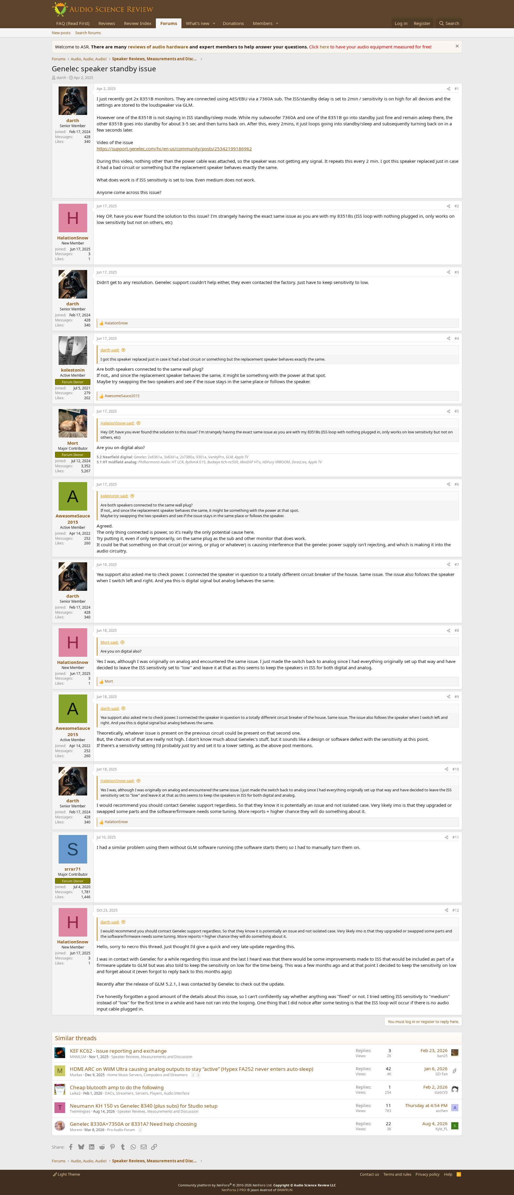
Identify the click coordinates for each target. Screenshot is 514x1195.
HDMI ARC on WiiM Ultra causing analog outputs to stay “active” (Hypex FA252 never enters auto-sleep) (191, 1068)
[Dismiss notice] (456, 47)
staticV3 (441, 1092)
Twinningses (80, 1111)
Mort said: (109, 642)
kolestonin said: (114, 495)
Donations (233, 23)
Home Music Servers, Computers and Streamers (147, 1074)
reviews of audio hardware (158, 47)
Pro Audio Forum (121, 1129)
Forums (168, 23)
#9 (457, 696)
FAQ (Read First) (73, 23)
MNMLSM (78, 1056)
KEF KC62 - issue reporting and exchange (118, 1050)
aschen (442, 1110)
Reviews (106, 23)
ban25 (442, 1055)
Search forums (88, 32)
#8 (457, 630)
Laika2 (75, 1093)
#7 (457, 564)
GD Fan (441, 1073)
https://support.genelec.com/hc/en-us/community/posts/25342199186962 (174, 148)
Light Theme (68, 1174)
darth (61, 77)
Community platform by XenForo (225, 1185)
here (325, 47)
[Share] (448, 89)
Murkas (76, 1074)
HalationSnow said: (117, 423)
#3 (457, 272)
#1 (457, 88)
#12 (455, 910)
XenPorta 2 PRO (234, 1190)
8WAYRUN (284, 1190)
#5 (457, 411)
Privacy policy (428, 1174)
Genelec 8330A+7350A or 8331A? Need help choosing (133, 1123)
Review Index (137, 23)
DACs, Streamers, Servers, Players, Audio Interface (147, 1093)
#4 (457, 338)
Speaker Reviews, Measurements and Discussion (151, 1056)
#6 (457, 484)
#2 (457, 206)
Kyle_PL (441, 1128)
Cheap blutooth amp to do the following (117, 1087)
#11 (455, 837)
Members (262, 23)
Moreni (76, 1129)
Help (448, 1174)
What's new (197, 23)
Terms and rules (397, 1174)
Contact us (369, 1174)
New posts (61, 32)
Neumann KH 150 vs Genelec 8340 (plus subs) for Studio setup (143, 1105)
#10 (455, 769)
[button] (214, 23)
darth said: (110, 350)
